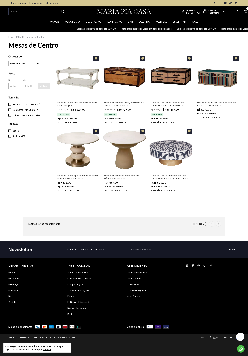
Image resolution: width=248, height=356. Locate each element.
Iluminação (13, 290)
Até (24, 80)
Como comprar (18, 3)
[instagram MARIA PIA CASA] (214, 3)
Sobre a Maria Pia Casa (78, 272)
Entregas (71, 296)
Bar (10, 296)
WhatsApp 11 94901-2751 (193, 11)
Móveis (12, 272)
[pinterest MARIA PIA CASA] (235, 3)
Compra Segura (75, 284)
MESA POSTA (72, 21)
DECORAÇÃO (93, 21)
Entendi (47, 349)
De (9, 80)
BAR (130, 21)
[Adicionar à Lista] (96, 58)
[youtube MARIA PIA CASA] (225, 3)
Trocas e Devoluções (78, 290)
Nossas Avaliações (76, 308)
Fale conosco (51, 3)
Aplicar (44, 86)
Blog (69, 314)
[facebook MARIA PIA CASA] (220, 3)
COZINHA (144, 21)
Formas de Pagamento (138, 290)
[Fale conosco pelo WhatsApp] (241, 349)
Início (11, 37)
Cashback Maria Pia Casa (79, 278)
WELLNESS (161, 21)
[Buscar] (62, 11)
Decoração (13, 284)
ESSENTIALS (180, 21)
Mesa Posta (14, 278)
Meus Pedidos (134, 296)
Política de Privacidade (78, 302)
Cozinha (12, 302)
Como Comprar (134, 278)
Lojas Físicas (133, 284)
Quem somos (35, 3)
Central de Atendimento (138, 272)
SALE (195, 21)
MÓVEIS (54, 21)
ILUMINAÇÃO (114, 21)
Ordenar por (15, 56)
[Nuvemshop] (211, 338)
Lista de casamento (213, 11)
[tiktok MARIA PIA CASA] (230, 3)
